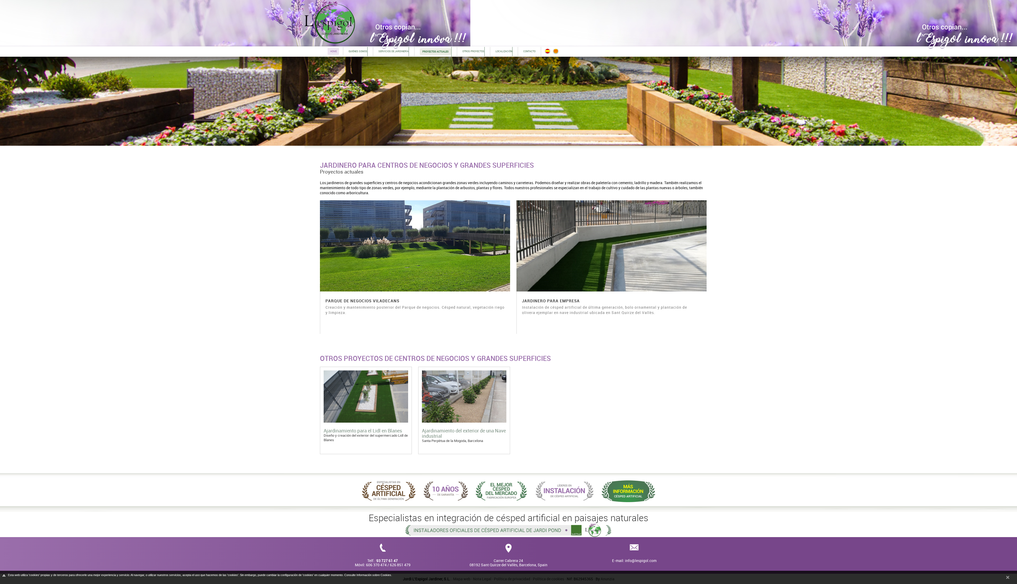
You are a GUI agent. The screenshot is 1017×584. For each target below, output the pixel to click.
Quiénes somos (358, 51)
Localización (504, 51)
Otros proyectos (473, 51)
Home (333, 51)
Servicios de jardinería (393, 51)
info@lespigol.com (641, 560)
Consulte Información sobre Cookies (367, 575)
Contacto (529, 51)
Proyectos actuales (341, 171)
